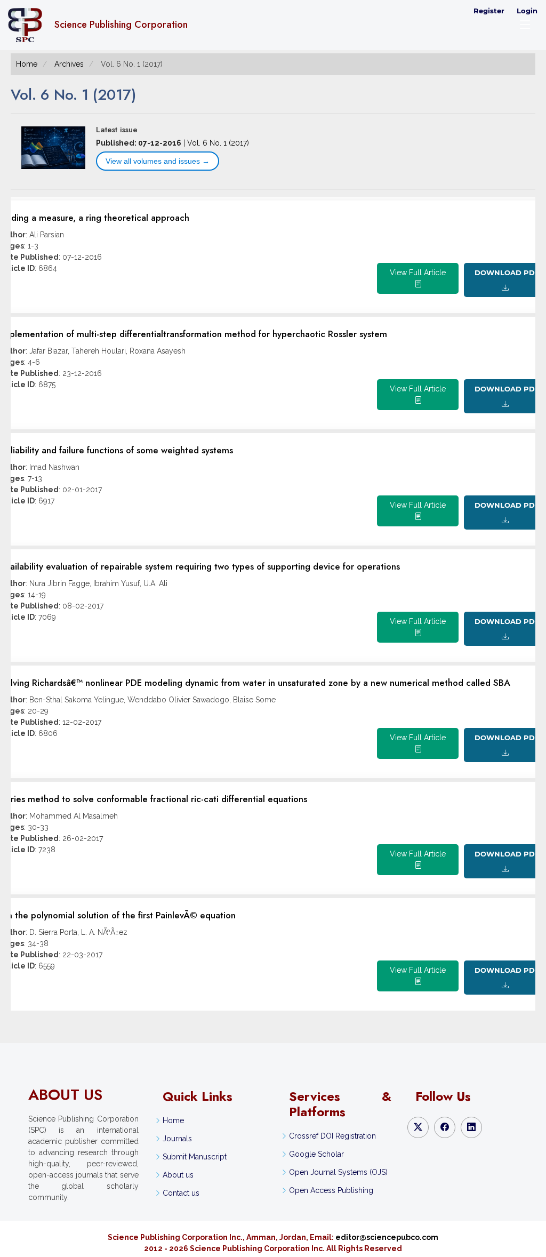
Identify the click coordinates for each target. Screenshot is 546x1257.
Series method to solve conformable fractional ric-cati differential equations (153, 798)
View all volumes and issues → (158, 161)
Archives (69, 64)
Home (26, 64)
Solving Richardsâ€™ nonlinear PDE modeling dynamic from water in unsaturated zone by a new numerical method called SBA (255, 682)
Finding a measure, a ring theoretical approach (94, 217)
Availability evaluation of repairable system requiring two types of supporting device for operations (200, 566)
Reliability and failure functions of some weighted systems (116, 450)
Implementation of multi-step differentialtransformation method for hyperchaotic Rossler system (193, 333)
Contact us (181, 1193)
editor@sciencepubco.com (386, 1237)
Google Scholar (316, 1154)
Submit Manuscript (195, 1156)
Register (488, 10)
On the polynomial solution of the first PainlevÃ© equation (118, 915)
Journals (177, 1138)
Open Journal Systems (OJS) (338, 1172)
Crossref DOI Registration (332, 1136)
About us (178, 1175)
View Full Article (418, 272)
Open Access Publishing (331, 1190)
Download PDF (505, 272)
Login (527, 10)
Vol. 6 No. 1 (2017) (218, 143)
